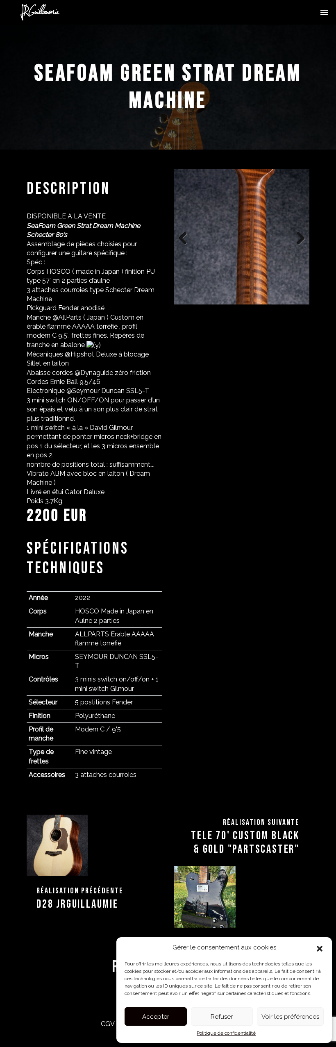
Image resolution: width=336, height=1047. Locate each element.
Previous (186, 237)
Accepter (155, 1016)
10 (279, 314)
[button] (320, 948)
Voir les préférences (290, 1016)
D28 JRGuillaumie (77, 904)
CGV (108, 1024)
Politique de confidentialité (226, 1033)
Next (297, 237)
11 (289, 314)
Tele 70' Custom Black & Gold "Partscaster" (245, 842)
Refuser (222, 1016)
